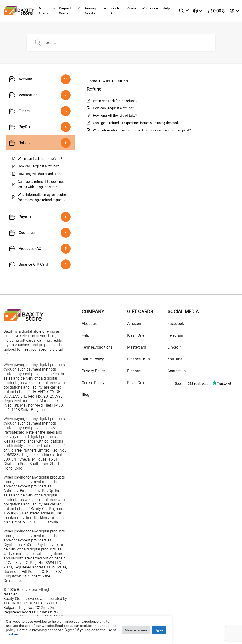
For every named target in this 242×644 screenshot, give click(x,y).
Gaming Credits (90, 10)
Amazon (134, 323)
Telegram (175, 335)
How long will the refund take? (115, 115)
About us (89, 323)
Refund (121, 81)
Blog (85, 394)
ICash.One (135, 335)
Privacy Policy (93, 371)
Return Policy (93, 359)
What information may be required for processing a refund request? (142, 130)
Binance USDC (139, 359)
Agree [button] (159, 630)
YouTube (175, 359)
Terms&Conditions (97, 347)
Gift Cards (43, 10)
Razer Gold (136, 382)
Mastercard (136, 347)
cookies (12, 634)
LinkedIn (175, 347)
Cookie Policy (93, 382)
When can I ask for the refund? (115, 101)
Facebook (176, 323)
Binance (134, 371)
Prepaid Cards (65, 10)
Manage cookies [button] (136, 630)
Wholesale (150, 8)
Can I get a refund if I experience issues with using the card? (136, 123)
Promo (132, 8)
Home (92, 81)
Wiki (106, 81)
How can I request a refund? (113, 108)
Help (166, 8)
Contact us (177, 371)
